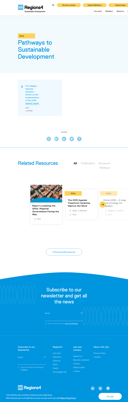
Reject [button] (63, 398)
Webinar (105, 167)
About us (120, 11)
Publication (88, 163)
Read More (71, 398)
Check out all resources (64, 252)
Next (103, 204)
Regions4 (30, 388)
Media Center (79, 367)
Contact (76, 371)
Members (109, 11)
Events (55, 368)
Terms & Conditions (71, 323)
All (75, 163)
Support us (77, 356)
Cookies (97, 357)
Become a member (69, 5)
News (55, 364)
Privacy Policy (100, 353)
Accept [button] (110, 396)
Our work (98, 11)
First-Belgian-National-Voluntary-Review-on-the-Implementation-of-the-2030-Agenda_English (32, 94)
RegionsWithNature (95, 5)
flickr (108, 388)
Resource (104, 163)
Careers (76, 363)
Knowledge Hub (60, 372)
